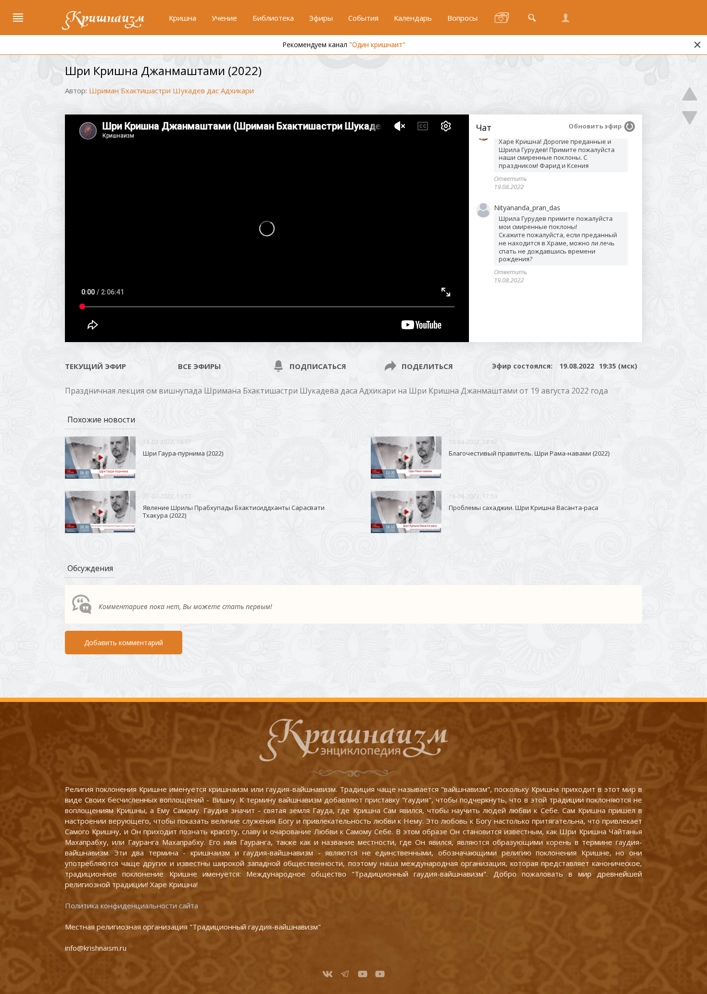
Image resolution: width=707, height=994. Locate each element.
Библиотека (273, 18)
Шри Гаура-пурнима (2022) (183, 453)
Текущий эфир (95, 366)
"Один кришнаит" (377, 44)
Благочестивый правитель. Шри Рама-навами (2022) (529, 453)
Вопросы (462, 18)
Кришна (182, 18)
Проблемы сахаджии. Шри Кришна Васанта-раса (523, 507)
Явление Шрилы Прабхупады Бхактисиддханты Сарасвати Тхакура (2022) (234, 511)
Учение (224, 18)
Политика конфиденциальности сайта (131, 905)
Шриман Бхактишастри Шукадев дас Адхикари (171, 90)
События (363, 18)
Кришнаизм (105, 17)
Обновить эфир (595, 126)
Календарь (413, 18)
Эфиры (321, 18)
